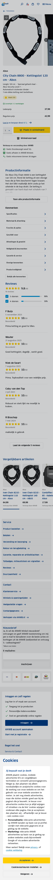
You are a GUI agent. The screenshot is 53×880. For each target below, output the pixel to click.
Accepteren (24, 860)
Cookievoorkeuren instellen (24, 867)
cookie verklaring (14, 850)
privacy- (34, 847)
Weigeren (24, 874)
